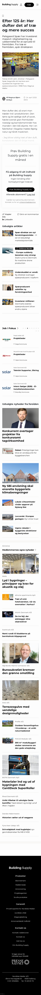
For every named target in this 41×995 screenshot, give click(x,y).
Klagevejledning (20, 917)
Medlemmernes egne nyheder (18, 550)
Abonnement (20, 881)
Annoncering (20, 889)
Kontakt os (20, 937)
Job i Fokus (9, 328)
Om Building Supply (20, 945)
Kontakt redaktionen (20, 933)
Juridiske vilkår (20, 913)
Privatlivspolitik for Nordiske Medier (20, 909)
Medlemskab (20, 885)
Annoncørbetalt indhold (20, 921)
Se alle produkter (20, 897)
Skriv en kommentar (29, 214)
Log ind (31, 194)
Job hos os (20, 941)
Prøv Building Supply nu (20, 189)
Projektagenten (20, 893)
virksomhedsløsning (27, 202)
